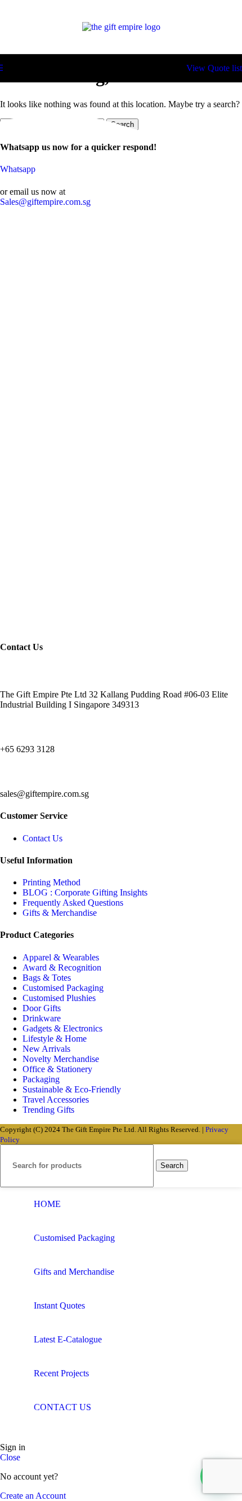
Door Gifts (42, 1008)
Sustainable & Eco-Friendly (72, 1089)
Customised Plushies (59, 998)
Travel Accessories (56, 1099)
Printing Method (51, 882)
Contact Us (42, 838)
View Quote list (214, 68)
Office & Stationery (57, 1069)
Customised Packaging (63, 988)
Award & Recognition (62, 967)
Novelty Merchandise (61, 1059)
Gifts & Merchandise (60, 913)
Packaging (41, 1079)
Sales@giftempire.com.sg (45, 202)
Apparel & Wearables (61, 957)
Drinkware (42, 1018)
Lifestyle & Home (55, 1038)
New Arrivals (46, 1049)
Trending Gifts (48, 1109)
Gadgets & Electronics (62, 1028)
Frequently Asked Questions (73, 902)
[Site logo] (121, 27)
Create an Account (33, 1495)
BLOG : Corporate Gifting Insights (85, 892)
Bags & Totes (47, 977)
